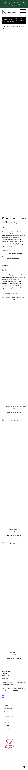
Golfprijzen (14, 258)
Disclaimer (6, 714)
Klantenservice (7, 702)
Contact (6, 711)
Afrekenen (6, 725)
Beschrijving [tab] (5, 265)
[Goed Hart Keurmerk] (14, 744)
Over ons (6, 705)
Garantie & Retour (8, 708)
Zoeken (14, 767)
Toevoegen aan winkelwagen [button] (14, 412)
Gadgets (8, 26)
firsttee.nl (15, 690)
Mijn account (7, 728)
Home (4, 26)
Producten (6, 731)
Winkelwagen (7, 722)
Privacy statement (8, 716)
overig (18, 258)
